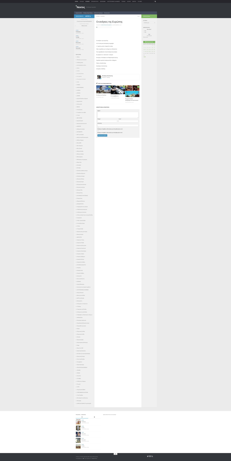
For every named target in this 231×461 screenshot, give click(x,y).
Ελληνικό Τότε (79, 190)
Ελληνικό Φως (80, 192)
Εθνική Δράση (79, 156)
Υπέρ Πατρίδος (80, 395)
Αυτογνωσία (79, 104)
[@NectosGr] (86, 16)
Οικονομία (78, 48)
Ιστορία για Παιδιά (80, 242)
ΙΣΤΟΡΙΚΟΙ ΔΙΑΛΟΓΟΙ (81, 264)
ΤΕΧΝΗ (78, 373)
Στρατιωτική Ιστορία (81, 356)
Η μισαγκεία (79, 217)
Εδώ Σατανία (79, 148)
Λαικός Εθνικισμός (80, 284)
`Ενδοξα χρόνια (80, 62)
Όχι (145, 32)
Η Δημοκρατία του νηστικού (82, 206)
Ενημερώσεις (79, 198)
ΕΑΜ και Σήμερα (80, 140)
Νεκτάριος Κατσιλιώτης (106, 24)
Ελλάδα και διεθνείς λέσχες (82, 170)
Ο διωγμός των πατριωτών (82, 303)
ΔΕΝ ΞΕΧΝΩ (79, 118)
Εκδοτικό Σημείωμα (98, 12)
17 (144, 51)
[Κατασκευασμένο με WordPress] (83, 458)
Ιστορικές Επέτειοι (80, 259)
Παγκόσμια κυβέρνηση (81, 320)
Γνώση (78, 115)
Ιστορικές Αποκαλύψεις (81, 251)
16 (154, 49)
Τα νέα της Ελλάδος (81, 359)
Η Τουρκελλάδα (80, 228)
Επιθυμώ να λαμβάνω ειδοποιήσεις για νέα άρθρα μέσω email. (109, 132)
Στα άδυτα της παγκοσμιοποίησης (83, 353)
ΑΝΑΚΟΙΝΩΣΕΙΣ (80, 87)
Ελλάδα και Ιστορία (80, 176)
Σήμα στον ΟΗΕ (80, 348)
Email (120, 118)
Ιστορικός (79, 267)
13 (149, 49)
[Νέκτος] (88, 16)
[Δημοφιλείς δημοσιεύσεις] (94, 417)
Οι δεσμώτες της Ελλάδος (82, 312)
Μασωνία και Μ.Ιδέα (81, 295)
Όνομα (99, 118)
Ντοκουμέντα (79, 300)
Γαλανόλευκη (79, 109)
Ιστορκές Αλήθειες (80, 273)
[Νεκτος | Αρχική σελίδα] (80, 7)
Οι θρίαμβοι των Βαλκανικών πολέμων (84, 314)
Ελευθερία (79, 165)
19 (147, 51)
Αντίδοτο (78, 90)
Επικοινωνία (107, 12)
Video (78, 81)
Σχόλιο (99, 110)
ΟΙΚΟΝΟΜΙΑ (103, 1)
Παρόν (78, 328)
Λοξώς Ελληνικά (80, 292)
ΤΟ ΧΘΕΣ (140, 1)
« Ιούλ (144, 56)
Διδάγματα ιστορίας (81, 129)
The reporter (79, 76)
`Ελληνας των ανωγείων (82, 59)
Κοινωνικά (78, 42)
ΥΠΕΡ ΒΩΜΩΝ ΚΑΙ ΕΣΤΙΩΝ (82, 392)
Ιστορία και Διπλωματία (81, 245)
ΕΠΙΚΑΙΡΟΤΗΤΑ (94, 1)
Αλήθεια (78, 84)
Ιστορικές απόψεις (80, 253)
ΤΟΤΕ (78, 386)
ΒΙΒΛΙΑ (78, 106)
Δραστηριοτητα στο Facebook (109, 414)
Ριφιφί (78, 345)
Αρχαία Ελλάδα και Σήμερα (82, 98)
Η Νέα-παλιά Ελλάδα (81, 220)
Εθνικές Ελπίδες (80, 151)
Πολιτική (78, 337)
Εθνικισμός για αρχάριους (82, 159)
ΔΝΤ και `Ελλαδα (80, 134)
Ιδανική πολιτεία (80, 234)
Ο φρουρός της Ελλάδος (81, 309)
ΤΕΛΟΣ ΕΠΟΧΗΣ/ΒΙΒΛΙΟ (82, 367)
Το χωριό (78, 384)
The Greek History (80, 73)
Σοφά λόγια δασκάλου (81, 350)
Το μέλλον (79, 375)
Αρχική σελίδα (79, 12)
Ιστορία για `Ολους (80, 240)
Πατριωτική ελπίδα (80, 334)
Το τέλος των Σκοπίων (101, 95)
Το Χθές (77, 37)
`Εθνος (78, 57)
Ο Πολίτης (79, 306)
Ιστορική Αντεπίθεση (81, 262)
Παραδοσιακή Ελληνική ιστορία (83, 323)
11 (145, 49)
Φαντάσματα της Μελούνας (82, 398)
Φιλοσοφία (79, 400)
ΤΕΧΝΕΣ (123, 1)
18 (145, 51)
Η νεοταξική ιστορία (81, 223)
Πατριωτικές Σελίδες (81, 331)
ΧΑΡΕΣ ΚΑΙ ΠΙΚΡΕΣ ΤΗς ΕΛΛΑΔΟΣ (84, 403)
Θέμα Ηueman (94, 458)
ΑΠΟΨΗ (129, 1)
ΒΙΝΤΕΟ (134, 1)
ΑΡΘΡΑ (76, 1)
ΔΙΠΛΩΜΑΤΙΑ (79, 131)
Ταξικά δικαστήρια (80, 364)
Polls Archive (145, 37)
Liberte (78, 70)
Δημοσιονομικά (80, 120)
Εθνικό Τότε (79, 162)
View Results (149, 35)
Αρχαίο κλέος (79, 101)
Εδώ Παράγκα (80, 145)
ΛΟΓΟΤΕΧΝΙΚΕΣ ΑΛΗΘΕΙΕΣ (113, 1)
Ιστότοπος (99, 123)
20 (149, 51)
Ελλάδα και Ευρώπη (81, 173)
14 (150, 49)
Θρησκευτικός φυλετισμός (82, 231)
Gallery (78, 68)
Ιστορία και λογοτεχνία (81, 248)
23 (154, 51)
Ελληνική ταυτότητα (81, 187)
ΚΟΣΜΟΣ (87, 1)
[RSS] (90, 16)
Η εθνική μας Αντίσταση (81, 212)
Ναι (145, 30)
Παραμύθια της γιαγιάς (81, 325)
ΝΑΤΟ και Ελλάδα (80, 298)
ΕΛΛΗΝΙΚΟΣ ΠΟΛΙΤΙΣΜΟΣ (82, 195)
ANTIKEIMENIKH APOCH (81, 65)
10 (144, 49)
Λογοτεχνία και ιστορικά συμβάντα (83, 287)
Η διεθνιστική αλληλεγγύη (82, 209)
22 (152, 51)
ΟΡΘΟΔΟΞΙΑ (79, 317)
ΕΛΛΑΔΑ (82, 1)
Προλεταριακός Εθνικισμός (82, 342)
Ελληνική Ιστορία (80, 181)
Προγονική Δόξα (80, 339)
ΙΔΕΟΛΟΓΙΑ (79, 237)
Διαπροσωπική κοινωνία (82, 123)
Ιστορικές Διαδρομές (81, 256)
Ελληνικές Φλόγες (80, 179)
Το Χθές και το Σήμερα (81, 381)
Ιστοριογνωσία (80, 270)
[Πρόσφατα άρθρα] (82, 417)
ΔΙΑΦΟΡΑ (79, 126)
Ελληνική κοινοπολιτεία (81, 184)
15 (152, 49)
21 (150, 51)
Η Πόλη (78, 226)
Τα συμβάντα (79, 361)
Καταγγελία (79, 276)
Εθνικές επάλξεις (80, 154)
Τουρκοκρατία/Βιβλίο (81, 389)
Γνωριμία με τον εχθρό (81, 112)
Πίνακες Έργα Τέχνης (88, 12)
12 (147, 49)
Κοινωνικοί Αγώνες (80, 278)
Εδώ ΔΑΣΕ (79, 142)
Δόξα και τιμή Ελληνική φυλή (82, 137)
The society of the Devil (81, 79)
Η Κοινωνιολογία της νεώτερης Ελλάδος (85, 215)
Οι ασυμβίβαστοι (115, 96)
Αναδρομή (78, 31)
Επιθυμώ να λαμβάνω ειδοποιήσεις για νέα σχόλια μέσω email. (110, 129)
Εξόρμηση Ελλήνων (81, 201)
